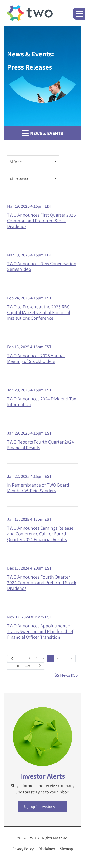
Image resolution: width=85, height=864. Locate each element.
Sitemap (66, 849)
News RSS (66, 675)
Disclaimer (46, 849)
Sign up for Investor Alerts (42, 806)
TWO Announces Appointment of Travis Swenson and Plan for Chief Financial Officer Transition (40, 631)
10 (18, 665)
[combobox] (33, 161)
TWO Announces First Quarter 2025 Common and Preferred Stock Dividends (41, 220)
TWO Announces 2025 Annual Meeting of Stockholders (36, 358)
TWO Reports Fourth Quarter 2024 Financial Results (40, 445)
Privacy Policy (23, 849)
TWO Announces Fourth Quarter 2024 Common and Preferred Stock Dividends (41, 582)
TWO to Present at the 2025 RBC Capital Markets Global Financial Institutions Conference (38, 312)
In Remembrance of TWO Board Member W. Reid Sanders (38, 488)
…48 (27, 665)
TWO (32, 837)
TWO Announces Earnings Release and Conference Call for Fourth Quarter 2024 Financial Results (40, 533)
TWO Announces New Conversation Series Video (41, 266)
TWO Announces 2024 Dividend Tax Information (41, 401)
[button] (79, 14)
